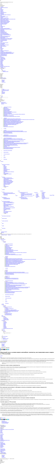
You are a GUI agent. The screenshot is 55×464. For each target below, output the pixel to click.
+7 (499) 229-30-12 (3, 67)
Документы (2, 439)
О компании (2, 434)
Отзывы (1, 436)
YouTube (3, 81)
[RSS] (0, 350)
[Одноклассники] (1, 349)
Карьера (1, 437)
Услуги (4, 306)
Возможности (2, 446)
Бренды (1, 432)
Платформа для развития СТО (9, 308)
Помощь (1, 447)
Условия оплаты (2, 448)
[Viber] (5, 349)
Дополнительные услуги (8, 313)
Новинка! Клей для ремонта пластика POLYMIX (7, 429)
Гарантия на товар (2, 444)
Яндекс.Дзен (3, 457)
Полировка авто (7, 277)
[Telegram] (8, 349)
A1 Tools (6, 271)
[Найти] (1, 3)
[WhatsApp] (6, 349)
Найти (1, 460)
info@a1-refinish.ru (3, 342)
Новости (1, 435)
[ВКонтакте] (0, 349)
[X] (4, 349)
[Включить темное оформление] (1, 95)
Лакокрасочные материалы (9, 245)
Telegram (3, 80)
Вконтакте (3, 455)
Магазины (1, 442)
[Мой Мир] (3, 349)
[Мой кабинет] (0, 235)
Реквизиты (1, 445)
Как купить (5, 317)
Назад (5, 241)
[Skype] (7, 349)
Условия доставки (2, 443)
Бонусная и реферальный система (5, 440)
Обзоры (1, 451)
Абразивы (6, 257)
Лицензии (1, 438)
